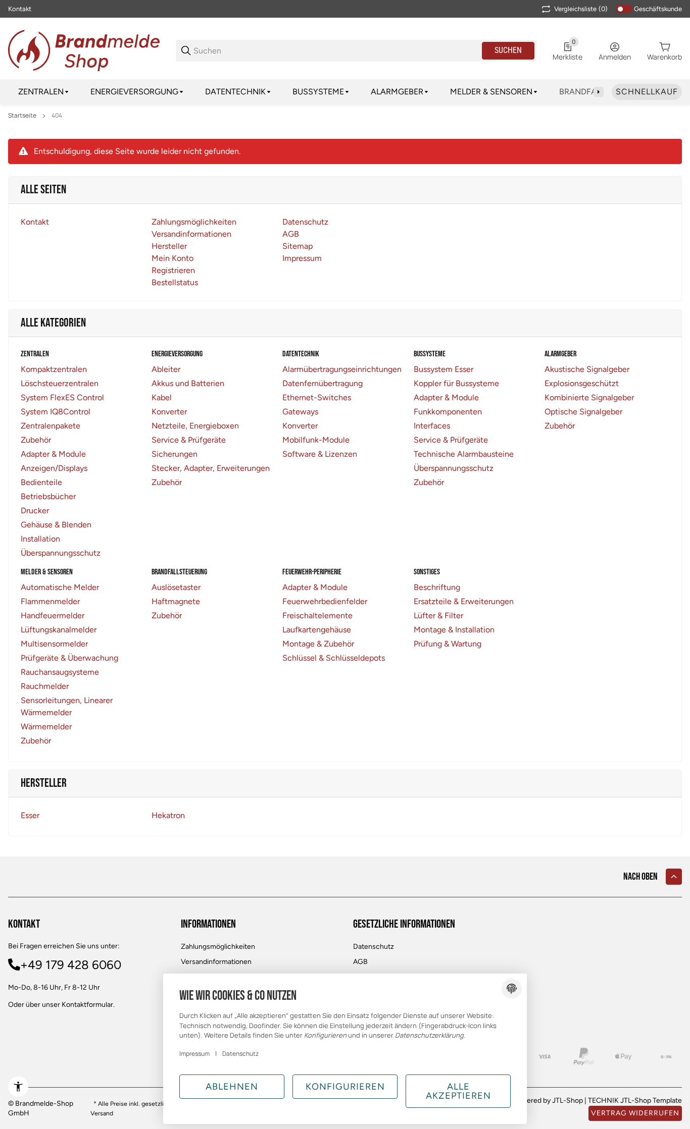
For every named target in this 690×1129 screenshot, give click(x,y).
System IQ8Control (55, 411)
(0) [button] (581, 9)
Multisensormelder (54, 644)
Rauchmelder (45, 686)
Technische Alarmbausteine (464, 454)
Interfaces (432, 426)
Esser (30, 815)
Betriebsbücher (48, 496)
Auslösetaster (176, 587)
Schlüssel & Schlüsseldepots (333, 658)
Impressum (194, 1053)
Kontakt (19, 9)
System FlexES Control (62, 397)
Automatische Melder (60, 587)
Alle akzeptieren (458, 1091)
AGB (360, 961)
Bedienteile (41, 482)
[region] (345, 91)
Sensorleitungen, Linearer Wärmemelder (67, 706)
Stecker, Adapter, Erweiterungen (211, 468)
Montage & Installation (454, 629)
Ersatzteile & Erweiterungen (464, 601)
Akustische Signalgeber (587, 369)
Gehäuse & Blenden (56, 524)
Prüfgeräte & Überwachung (69, 658)
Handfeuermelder (52, 615)
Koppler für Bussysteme (456, 383)
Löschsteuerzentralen (59, 383)
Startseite (22, 116)
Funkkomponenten (448, 411)
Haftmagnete (176, 601)
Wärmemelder (46, 726)
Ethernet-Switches (316, 397)
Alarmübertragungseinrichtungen (342, 369)
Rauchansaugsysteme (60, 672)
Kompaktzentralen (54, 369)
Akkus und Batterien (188, 383)
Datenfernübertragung (322, 383)
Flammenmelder (50, 601)
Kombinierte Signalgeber (589, 397)
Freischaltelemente (317, 615)
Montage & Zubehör (318, 644)
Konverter (169, 411)
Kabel (162, 397)
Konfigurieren (345, 1086)
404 (57, 116)
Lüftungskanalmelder (58, 629)
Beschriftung (437, 587)
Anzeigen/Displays (54, 468)
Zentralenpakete (50, 426)
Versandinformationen (216, 961)
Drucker (35, 510)
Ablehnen (232, 1086)
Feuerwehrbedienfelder (324, 601)
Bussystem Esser (443, 369)
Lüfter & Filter (438, 615)
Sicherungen (175, 454)
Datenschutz (373, 946)
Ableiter (166, 369)
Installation (40, 539)
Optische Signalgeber (583, 411)
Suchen (508, 50)
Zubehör (36, 440)
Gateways (300, 411)
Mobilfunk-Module (316, 440)
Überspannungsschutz (61, 553)
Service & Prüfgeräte (189, 440)
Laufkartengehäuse (316, 629)
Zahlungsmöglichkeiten (218, 946)
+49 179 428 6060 (70, 964)
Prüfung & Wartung (447, 644)
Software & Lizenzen (319, 454)
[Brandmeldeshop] (84, 50)
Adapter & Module (53, 454)
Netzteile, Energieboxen (195, 426)
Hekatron (168, 815)
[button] (674, 877)
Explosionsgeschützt (582, 383)
